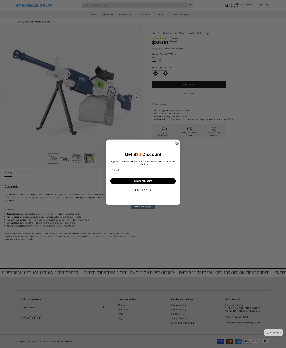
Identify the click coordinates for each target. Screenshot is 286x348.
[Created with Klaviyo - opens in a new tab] (143, 207)
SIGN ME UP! (143, 181)
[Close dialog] (177, 143)
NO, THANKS (143, 190)
